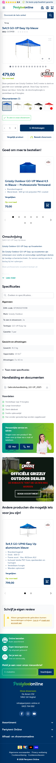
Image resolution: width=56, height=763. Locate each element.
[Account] (47, 7)
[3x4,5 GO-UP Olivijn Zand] (28, 106)
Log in (35, 620)
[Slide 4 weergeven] (31, 217)
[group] (22, 32)
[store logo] (23, 7)
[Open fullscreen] (28, 49)
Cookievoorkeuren (36, 755)
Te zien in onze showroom (18, 118)
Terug (6, 23)
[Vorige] (42, 58)
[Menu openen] (3, 7)
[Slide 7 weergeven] (25, 223)
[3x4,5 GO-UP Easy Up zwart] (38, 106)
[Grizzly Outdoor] (47, 73)
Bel (28, 447)
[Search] (50, 15)
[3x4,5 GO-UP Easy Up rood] (49, 106)
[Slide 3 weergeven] (25, 217)
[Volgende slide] (51, 220)
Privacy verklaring (39, 752)
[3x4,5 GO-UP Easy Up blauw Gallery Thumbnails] (28, 66)
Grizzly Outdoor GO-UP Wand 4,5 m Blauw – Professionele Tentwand (27, 183)
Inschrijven (46, 672)
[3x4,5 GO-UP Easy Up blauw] (7, 106)
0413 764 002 (28, 706)
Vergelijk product (15, 137)
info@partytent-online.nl (28, 703)
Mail (14, 447)
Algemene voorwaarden (19, 752)
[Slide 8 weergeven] (31, 223)
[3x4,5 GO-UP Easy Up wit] (17, 106)
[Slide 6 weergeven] (43, 217)
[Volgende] (49, 58)
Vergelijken (10, 197)
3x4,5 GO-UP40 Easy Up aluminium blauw (21, 545)
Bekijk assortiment (28, 493)
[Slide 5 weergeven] (37, 217)
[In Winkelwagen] (47, 205)
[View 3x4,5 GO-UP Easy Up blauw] (10, 66)
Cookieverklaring (19, 755)
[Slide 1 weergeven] (13, 217)
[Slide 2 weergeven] (19, 217)
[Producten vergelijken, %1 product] (42, 7)
